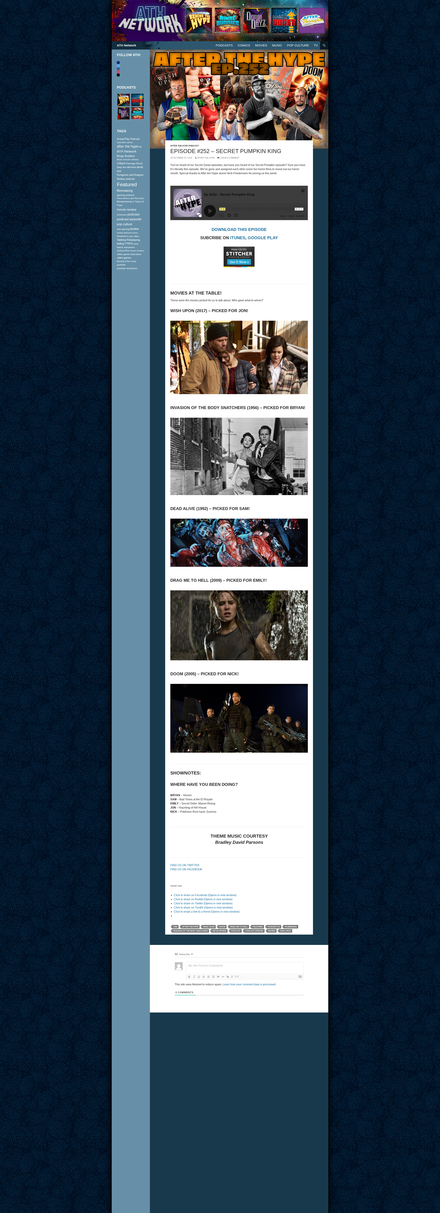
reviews (134, 233)
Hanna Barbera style (125, 198)
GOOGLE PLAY (263, 237)
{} (232, 976)
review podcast (124, 233)
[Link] (227, 977)
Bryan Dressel (123, 159)
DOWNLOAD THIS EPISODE (239, 229)
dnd (119, 171)
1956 (175, 927)
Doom (222, 927)
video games (124, 257)
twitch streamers (126, 247)
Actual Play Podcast (128, 139)
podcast (235, 931)
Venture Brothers (137, 251)
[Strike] (203, 977)
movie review (219, 931)
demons (131, 167)
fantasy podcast (126, 178)
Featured (258, 927)
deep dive (121, 167)
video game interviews (129, 254)
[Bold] (189, 977)
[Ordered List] (208, 977)
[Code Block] (223, 977)
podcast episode (254, 931)
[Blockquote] (218, 977)
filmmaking (291, 927)
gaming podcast (125, 195)
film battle (274, 927)
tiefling (120, 243)
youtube (121, 264)
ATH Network (126, 45)
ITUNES (237, 237)
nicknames (122, 215)
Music (277, 45)
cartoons (135, 159)
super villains (133, 236)
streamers (122, 236)
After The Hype (206, 158)
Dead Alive (208, 927)
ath (140, 147)
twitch (136, 244)
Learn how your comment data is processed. (249, 984)
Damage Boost (134, 163)
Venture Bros (123, 251)
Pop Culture (298, 45)
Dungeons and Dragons (130, 174)
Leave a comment (229, 158)
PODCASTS (224, 45)
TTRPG (128, 243)
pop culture (124, 224)
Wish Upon (285, 931)
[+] (237, 976)
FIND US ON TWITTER (184, 865)
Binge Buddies (126, 156)
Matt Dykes (139, 198)
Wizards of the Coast (126, 261)
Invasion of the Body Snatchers (190, 931)
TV (316, 45)
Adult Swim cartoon (125, 142)
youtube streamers (127, 268)
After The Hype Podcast (184, 146)
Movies (261, 45)
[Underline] (198, 977)
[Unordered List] (213, 977)
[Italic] (194, 977)
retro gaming (123, 229)
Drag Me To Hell (239, 927)
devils (140, 167)
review (271, 931)
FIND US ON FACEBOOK (186, 869)
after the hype (190, 927)
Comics (244, 45)
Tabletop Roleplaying (128, 240)
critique (121, 163)
